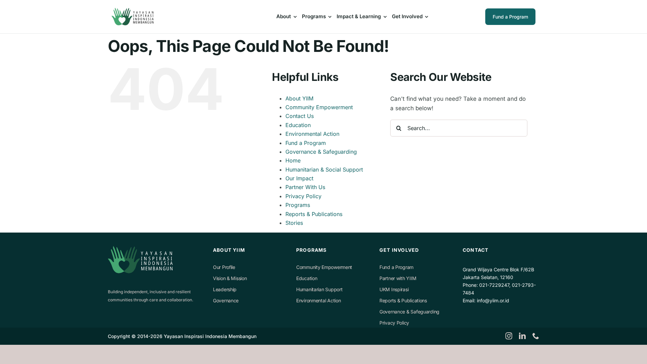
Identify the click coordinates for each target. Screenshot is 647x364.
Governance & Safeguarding (321, 151)
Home (293, 160)
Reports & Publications (313, 214)
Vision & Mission (230, 278)
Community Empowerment (319, 107)
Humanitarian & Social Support (324, 169)
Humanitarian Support (319, 289)
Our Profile (224, 267)
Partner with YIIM (397, 278)
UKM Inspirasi (393, 289)
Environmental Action (312, 133)
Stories (294, 222)
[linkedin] (522, 336)
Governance (226, 300)
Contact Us (299, 116)
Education (298, 125)
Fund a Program (305, 143)
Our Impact (299, 178)
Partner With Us (305, 187)
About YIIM (299, 98)
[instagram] (508, 336)
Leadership (225, 289)
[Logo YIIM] (133, 10)
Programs (297, 205)
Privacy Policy (303, 196)
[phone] (535, 336)
